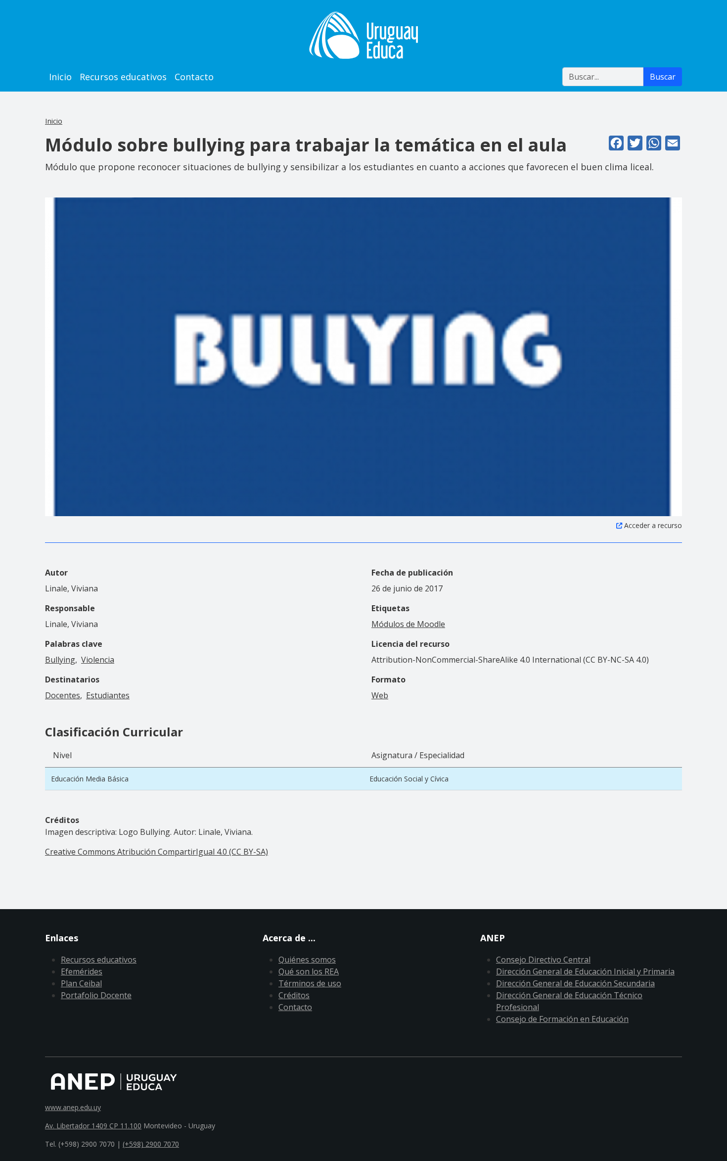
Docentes (62, 695)
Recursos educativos (123, 77)
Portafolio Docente (96, 995)
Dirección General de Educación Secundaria (575, 983)
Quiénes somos (307, 959)
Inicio (60, 77)
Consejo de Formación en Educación (562, 1019)
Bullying (60, 659)
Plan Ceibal (81, 983)
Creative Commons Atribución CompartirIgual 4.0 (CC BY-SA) (156, 851)
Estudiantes (108, 695)
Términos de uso (309, 983)
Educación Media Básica (90, 778)
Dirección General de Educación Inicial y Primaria (585, 971)
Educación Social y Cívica (409, 778)
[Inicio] (363, 35)
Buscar (663, 76)
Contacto (194, 77)
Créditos (294, 995)
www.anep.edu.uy (73, 1107)
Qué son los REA (308, 971)
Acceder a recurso (653, 525)
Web (379, 695)
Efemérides (81, 971)
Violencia (97, 659)
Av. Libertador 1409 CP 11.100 (93, 1125)
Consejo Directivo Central (543, 959)
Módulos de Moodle (408, 624)
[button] (363, 356)
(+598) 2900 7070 (151, 1144)
